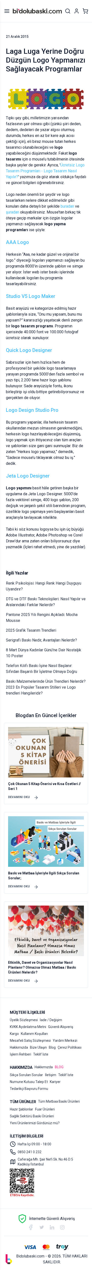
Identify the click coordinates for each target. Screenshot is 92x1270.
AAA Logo (17, 242)
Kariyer (55, 1082)
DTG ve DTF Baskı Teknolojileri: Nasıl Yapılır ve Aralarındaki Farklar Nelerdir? (46, 602)
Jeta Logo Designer (28, 476)
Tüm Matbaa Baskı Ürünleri (59, 1101)
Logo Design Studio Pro (32, 410)
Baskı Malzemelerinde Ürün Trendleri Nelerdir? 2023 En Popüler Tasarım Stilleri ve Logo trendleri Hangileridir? (46, 687)
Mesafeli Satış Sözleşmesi (30, 1041)
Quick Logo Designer (29, 350)
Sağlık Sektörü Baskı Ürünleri (32, 1116)
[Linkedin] (52, 1227)
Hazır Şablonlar (21, 1109)
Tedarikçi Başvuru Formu (29, 1089)
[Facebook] (31, 1227)
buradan (67, 206)
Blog (52, 1047)
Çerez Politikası (69, 1047)
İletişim (50, 1075)
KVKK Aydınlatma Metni (28, 1027)
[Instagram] (62, 1227)
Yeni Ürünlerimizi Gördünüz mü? (35, 1123)
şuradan (12, 212)
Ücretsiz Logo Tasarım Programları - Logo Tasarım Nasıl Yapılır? (45, 171)
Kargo (14, 1034)
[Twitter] (41, 1227)
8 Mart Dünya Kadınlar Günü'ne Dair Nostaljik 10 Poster (43, 653)
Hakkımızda (19, 1047)
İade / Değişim (51, 1020)
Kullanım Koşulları (34, 1034)
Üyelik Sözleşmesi (24, 1020)
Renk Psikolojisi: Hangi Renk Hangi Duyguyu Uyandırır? (43, 586)
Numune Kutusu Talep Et (29, 1082)
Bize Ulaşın (38, 1047)
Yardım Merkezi (65, 1041)
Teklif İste (40, 1054)
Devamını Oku (19, 797)
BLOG (59, 1067)
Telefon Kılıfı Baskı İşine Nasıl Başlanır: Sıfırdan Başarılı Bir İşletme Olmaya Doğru (41, 668)
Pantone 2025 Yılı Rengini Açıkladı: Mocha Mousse (42, 617)
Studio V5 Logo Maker (30, 296)
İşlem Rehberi (20, 1054)
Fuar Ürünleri (45, 1109)
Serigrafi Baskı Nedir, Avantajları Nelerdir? (41, 640)
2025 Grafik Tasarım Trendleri (31, 630)
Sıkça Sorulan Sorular (26, 1075)
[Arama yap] (68, 11)
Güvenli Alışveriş (60, 1027)
